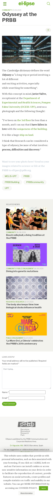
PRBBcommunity (35, 182)
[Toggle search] (48, 4)
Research (10, 302)
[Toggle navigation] (5, 4)
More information (27, 493)
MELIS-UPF (11, 176)
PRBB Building (12, 182)
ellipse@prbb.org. (21, 170)
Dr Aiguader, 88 (16, 446)
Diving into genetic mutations (22, 271)
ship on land (26, 134)
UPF (7, 188)
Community (7, 10)
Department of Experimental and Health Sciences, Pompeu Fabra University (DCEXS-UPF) (26, 102)
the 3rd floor (24, 120)
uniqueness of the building (32, 128)
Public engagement (25, 269)
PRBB (26, 176)
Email (5, 398)
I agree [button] (43, 488)
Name (5, 392)
